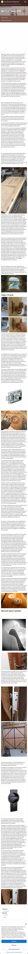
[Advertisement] (14, 39)
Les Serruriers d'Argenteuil (11, 2)
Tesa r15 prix (5, 17)
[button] (26, 924)
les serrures (14, 61)
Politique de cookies (10, 952)
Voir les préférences (14, 949)
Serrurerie (6, 911)
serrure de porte (22, 69)
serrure (7, 69)
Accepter (14, 941)
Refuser (14, 945)
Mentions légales (18, 952)
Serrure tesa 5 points (6, 20)
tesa (5, 917)
